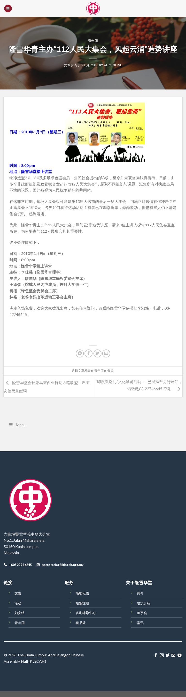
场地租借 (82, 593)
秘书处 (81, 623)
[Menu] (8, 9)
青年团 (93, 41)
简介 (140, 593)
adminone (113, 65)
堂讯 (140, 623)
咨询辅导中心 (86, 613)
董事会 (142, 613)
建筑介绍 (143, 603)
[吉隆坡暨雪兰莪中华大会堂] (93, 8)
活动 (18, 603)
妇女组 (20, 613)
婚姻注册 (82, 603)
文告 (18, 593)
